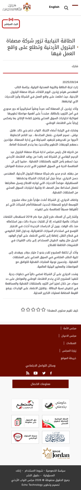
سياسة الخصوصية (55, 470)
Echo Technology (32, 484)
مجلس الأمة (69, 328)
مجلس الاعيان (68, 335)
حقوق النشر (33, 475)
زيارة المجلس (69, 350)
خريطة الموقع (68, 358)
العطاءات (71, 343)
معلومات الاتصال (40, 384)
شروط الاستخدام (33, 470)
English (54, 6)
